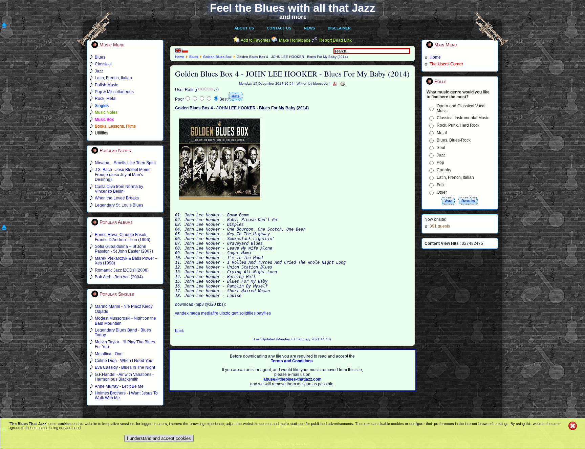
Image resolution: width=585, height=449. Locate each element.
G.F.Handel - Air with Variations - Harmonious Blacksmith (124, 377)
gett (235, 313)
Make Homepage (295, 40)
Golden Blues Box (217, 57)
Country (444, 170)
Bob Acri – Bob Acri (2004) (119, 277)
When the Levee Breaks (117, 198)
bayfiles (264, 313)
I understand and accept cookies (159, 438)
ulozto (225, 313)
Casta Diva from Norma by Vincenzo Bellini (119, 189)
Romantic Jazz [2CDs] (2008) (122, 270)
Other (442, 192)
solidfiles (248, 313)
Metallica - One (109, 353)
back (179, 330)
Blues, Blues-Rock (454, 140)
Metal (442, 132)
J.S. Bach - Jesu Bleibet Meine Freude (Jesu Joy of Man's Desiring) (123, 174)
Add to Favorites (255, 40)
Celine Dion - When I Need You (123, 360)
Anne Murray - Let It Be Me (119, 386)
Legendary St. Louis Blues (119, 205)
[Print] (342, 83)
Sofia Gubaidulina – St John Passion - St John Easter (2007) (124, 249)
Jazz (441, 155)
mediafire (209, 313)
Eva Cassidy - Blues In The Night (125, 367)
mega (195, 313)
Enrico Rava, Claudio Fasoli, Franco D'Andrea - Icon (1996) (122, 237)
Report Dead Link (335, 40)
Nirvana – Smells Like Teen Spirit (125, 163)
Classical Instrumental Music (463, 117)
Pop (440, 162)
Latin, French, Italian (455, 177)
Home (179, 57)
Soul (441, 147)
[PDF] (334, 83)
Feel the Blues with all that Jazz (292, 8)
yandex (182, 313)
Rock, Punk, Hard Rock (458, 125)
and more (293, 17)
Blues (193, 57)
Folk (441, 185)
